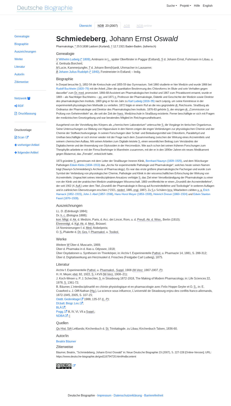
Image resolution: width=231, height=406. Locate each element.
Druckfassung (26, 113)
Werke (18, 59)
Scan (21, 137)
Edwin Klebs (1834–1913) (85, 165)
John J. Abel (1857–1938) (98, 194)
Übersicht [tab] (85, 25)
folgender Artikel (27, 152)
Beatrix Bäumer (66, 341)
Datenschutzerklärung (128, 395)
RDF (20, 105)
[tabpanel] (115, 202)
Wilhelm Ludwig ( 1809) (74, 59)
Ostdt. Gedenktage (68, 299)
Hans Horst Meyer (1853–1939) (133, 194)
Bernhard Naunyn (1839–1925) (164, 160)
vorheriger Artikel (28, 144)
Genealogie (21, 36)
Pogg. (60, 311)
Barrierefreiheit (153, 395)
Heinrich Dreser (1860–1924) (170, 194)
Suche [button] (171, 5)
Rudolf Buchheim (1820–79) (72, 88)
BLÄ (59, 307)
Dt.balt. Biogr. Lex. (67, 303)
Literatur (19, 66)
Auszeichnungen (25, 51)
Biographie (21, 44)
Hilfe (197, 5)
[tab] (108, 26)
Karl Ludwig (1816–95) (141, 101)
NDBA (60, 315)
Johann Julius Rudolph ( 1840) (79, 71)
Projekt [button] (184, 5)
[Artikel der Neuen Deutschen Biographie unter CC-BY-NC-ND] (66, 365)
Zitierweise (21, 81)
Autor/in (19, 74)
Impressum (104, 395)
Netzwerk (20, 98)
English (208, 5)
